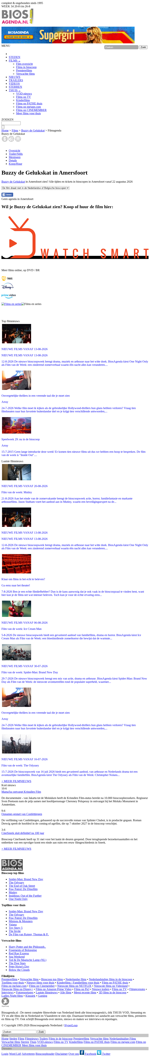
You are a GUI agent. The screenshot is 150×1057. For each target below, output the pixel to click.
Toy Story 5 (15, 927)
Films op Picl (81, 989)
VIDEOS (14, 83)
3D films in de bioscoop (112, 992)
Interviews (7, 992)
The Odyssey (16, 882)
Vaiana (13, 924)
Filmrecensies (137, 989)
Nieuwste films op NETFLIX (74, 985)
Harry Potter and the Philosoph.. (27, 946)
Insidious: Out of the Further (25, 895)
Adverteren (28, 1053)
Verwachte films (25, 73)
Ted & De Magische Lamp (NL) (27, 959)
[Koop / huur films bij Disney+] (7, 288)
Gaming (42, 995)
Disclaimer (61, 1053)
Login (4, 1053)
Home (5, 130)
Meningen (14, 157)
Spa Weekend (17, 956)
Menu (4, 1035)
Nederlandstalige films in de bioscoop (110, 979)
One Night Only (18, 898)
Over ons (73, 1053)
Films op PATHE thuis (29, 103)
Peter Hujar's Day (19, 966)
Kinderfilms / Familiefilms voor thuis (78, 982)
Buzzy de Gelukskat (33, 130)
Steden (13, 1038)
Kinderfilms (23, 100)
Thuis (33, 1041)
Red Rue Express (19, 953)
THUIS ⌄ (15, 90)
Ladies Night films (12, 995)
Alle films (65, 992)
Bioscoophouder (45, 1053)
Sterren (25, 1041)
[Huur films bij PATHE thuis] (6, 281)
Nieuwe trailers (100, 989)
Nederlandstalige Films (122, 1038)
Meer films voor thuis (28, 113)
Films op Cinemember (42, 985)
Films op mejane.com (28, 106)
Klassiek (30, 995)
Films (15, 130)
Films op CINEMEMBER (31, 110)
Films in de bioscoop (61, 1038)
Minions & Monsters (21, 921)
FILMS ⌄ (14, 60)
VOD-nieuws (24, 93)
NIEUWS (14, 77)
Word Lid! (15, 1053)
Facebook (90, 1053)
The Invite (15, 931)
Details (13, 160)
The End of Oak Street (22, 885)
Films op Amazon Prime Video (54, 989)
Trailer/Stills (16, 153)
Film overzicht (24, 63)
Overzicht (14, 150)
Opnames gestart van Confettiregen (21, 814)
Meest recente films (85, 992)
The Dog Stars (17, 963)
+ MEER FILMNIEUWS (16, 781)
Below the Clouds (19, 969)
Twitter (105, 1053)
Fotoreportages (24, 992)
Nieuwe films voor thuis (40, 982)
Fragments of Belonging (23, 950)
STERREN (15, 86)
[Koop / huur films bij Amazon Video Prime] (8, 297)
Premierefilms (24, 70)
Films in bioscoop (26, 67)
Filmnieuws (32, 1038)
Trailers (43, 1038)
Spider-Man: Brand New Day (26, 879)
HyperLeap (71, 1025)
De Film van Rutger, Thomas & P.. (29, 934)
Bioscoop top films (52, 979)
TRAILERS (16, 80)
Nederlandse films (75, 979)
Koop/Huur (15, 163)
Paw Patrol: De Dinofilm (23, 889)
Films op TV (23, 96)
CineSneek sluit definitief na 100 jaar (22, 833)
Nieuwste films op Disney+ (17, 989)
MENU (5, 45)
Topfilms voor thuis (12, 982)
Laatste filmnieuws (47, 992)
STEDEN (14, 57)
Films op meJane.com (14, 985)
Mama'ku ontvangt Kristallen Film (21, 791)
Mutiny (13, 892)
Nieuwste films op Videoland (111, 985)
